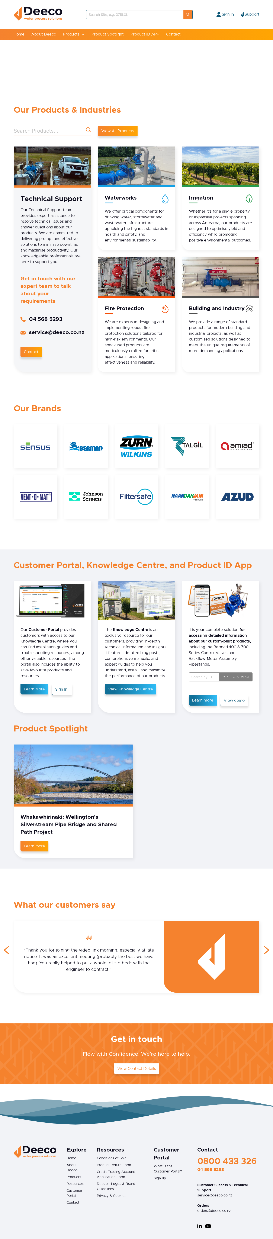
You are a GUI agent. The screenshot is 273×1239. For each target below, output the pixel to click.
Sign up (160, 1178)
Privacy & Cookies (111, 1196)
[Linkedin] (199, 1226)
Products (71, 34)
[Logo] (38, 19)
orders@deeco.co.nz (214, 1211)
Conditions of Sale (112, 1158)
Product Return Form (114, 1165)
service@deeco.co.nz (56, 332)
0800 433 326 (227, 1161)
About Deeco (43, 34)
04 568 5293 (45, 319)
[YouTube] (208, 1226)
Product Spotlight (107, 34)
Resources (75, 1184)
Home (19, 34)
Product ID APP (145, 34)
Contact (173, 34)
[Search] (187, 14)
